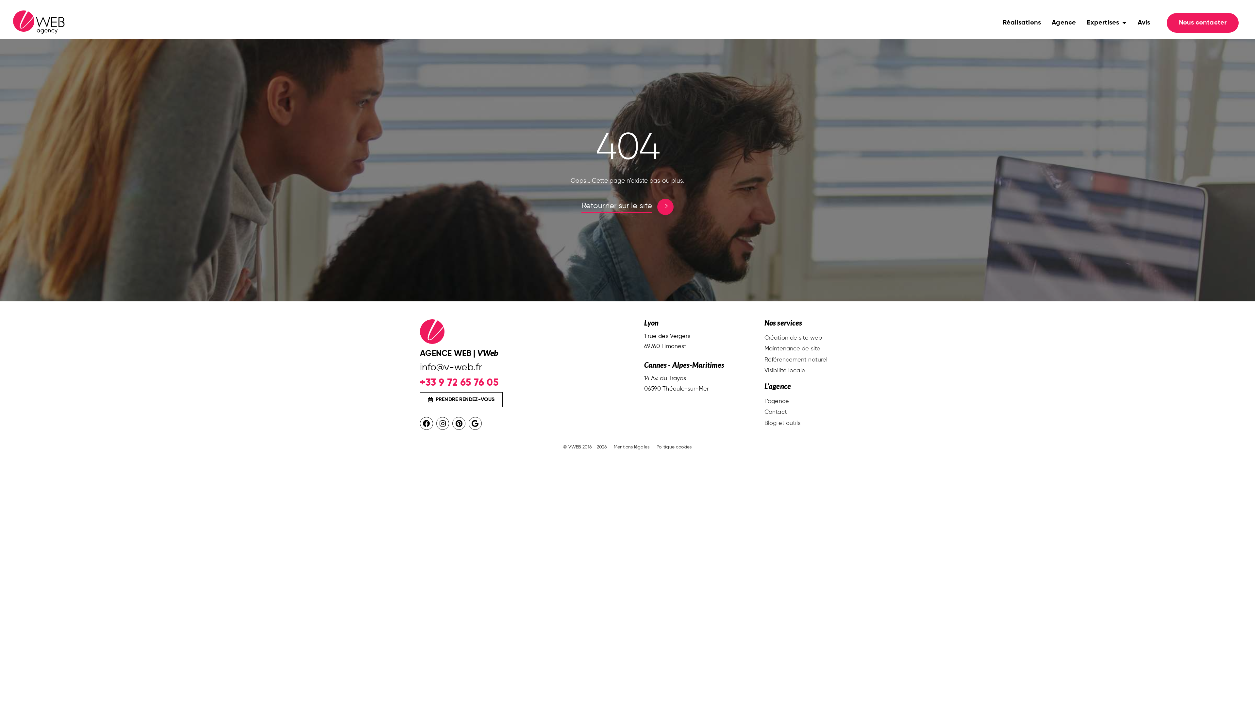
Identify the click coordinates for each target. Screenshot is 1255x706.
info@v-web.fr (451, 368)
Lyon (651, 322)
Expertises (1103, 23)
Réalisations (1022, 23)
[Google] (475, 423)
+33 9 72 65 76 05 (459, 382)
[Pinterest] (458, 423)
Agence (1064, 23)
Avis (1144, 23)
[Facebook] (426, 423)
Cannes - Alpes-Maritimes (684, 365)
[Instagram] (442, 423)
